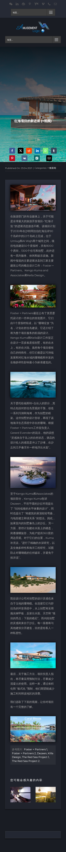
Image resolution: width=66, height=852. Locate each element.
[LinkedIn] (37, 150)
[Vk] (24, 158)
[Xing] (37, 158)
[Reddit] (29, 150)
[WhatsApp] (45, 150)
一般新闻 (51, 168)
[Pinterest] (12, 158)
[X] (20, 150)
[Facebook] (12, 150)
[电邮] (49, 158)
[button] (12, 794)
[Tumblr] (54, 150)
